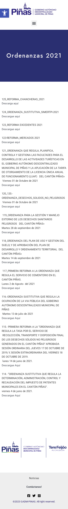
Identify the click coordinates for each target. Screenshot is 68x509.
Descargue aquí (11, 116)
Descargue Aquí (11, 318)
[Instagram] (39, 495)
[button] (4, 13)
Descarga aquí (10, 103)
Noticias (34, 478)
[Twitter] (34, 495)
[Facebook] (28, 495)
